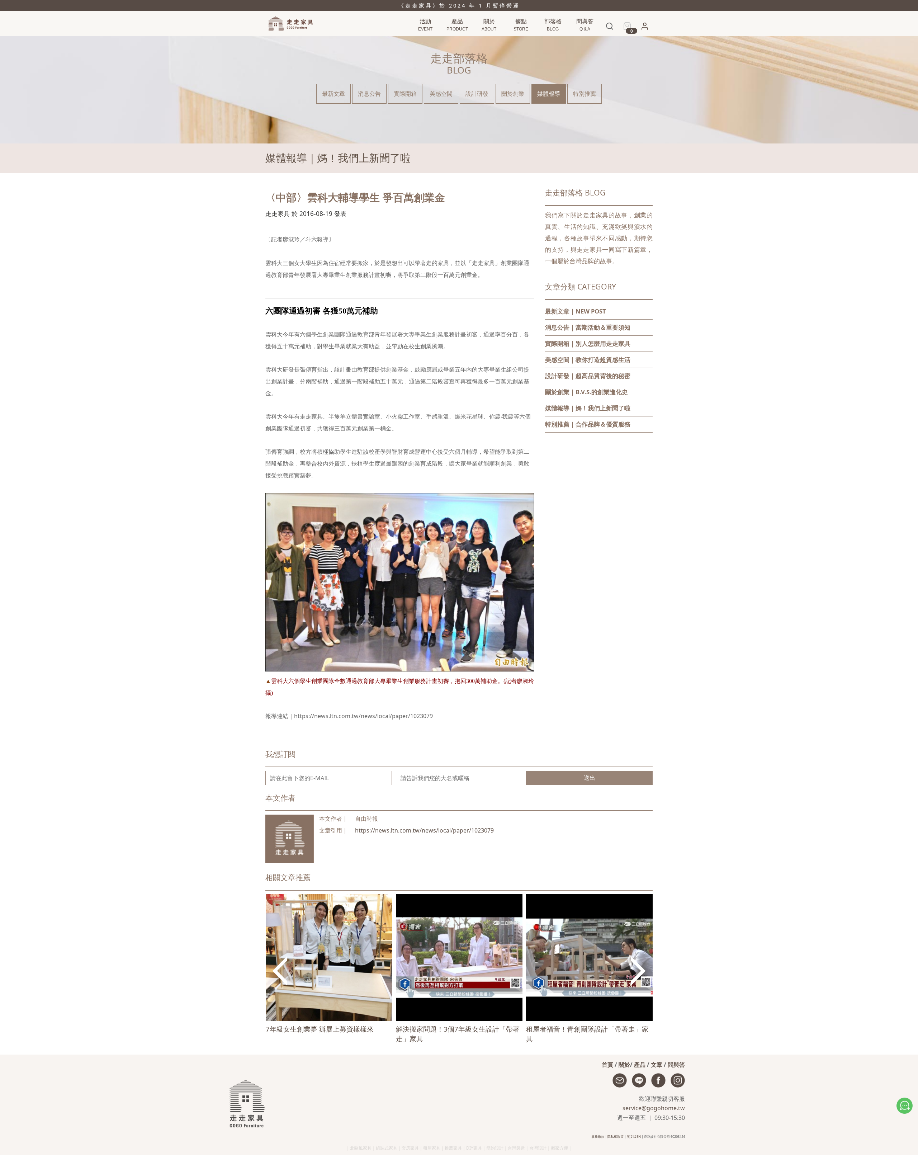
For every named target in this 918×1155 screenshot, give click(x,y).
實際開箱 (405, 94)
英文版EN (634, 1136)
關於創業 (512, 94)
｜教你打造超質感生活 (587, 359)
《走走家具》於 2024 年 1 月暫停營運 (459, 5)
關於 (624, 1065)
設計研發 (476, 94)
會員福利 (642, 41)
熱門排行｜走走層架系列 (433, 40)
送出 (589, 778)
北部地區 (520, 40)
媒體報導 (548, 94)
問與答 (676, 1065)
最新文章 (333, 94)
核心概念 (488, 40)
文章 (656, 1065)
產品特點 (456, 40)
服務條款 (597, 1136)
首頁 (607, 1065)
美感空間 (441, 94)
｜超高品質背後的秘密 (587, 376)
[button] (644, 28)
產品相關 (583, 40)
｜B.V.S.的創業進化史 (586, 392)
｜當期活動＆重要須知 (587, 327)
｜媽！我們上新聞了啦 (587, 408)
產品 (639, 1065)
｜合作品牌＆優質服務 (587, 424)
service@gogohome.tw (654, 1108)
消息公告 (552, 40)
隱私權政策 (615, 1136)
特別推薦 (584, 94)
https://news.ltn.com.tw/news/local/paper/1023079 (424, 830)
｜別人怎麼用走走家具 (587, 343)
